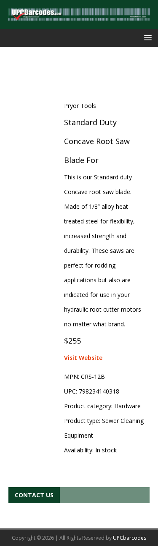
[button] (146, 37)
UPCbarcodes (129, 537)
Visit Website (83, 358)
